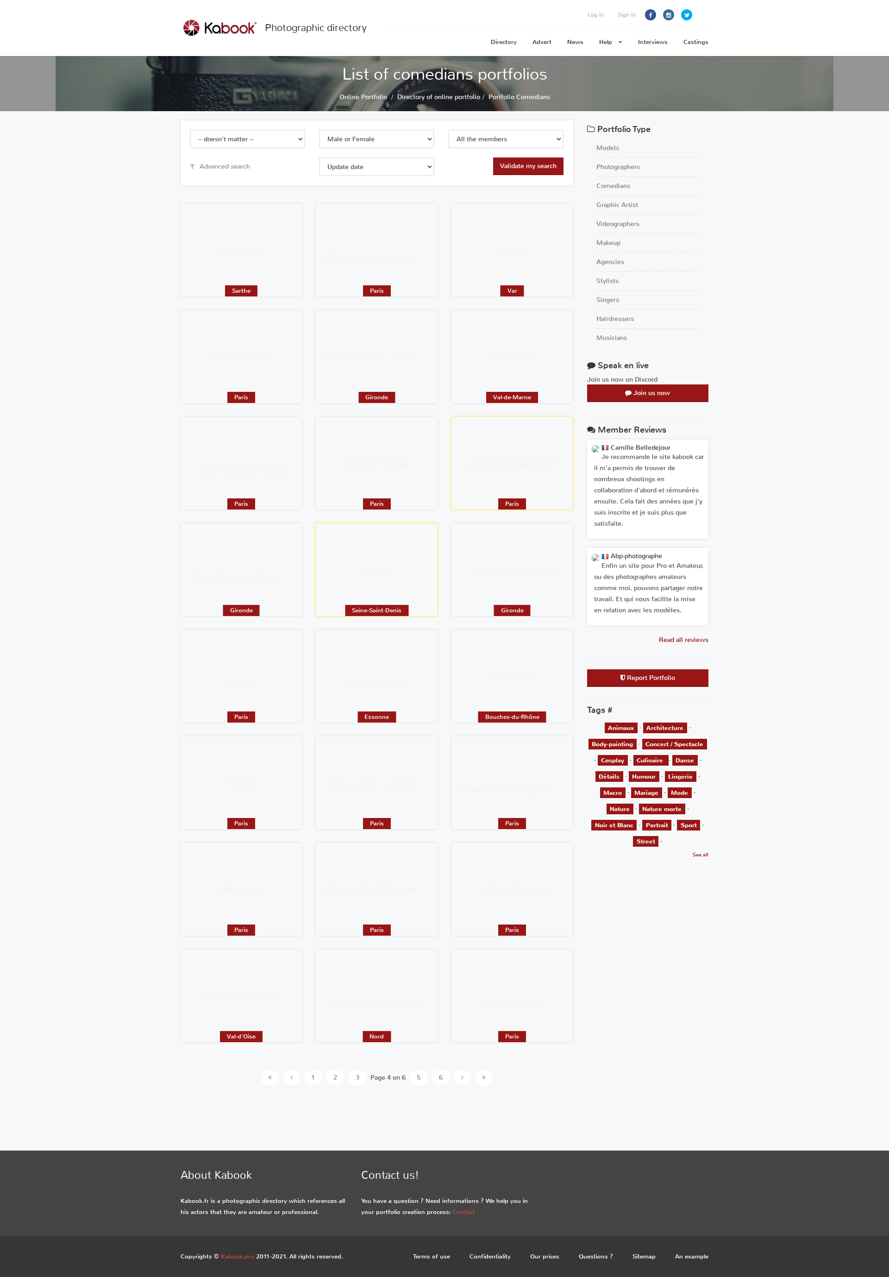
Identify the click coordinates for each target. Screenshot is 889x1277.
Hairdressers (615, 319)
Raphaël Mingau (376, 461)
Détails (609, 776)
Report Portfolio (650, 677)
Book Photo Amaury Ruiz (513, 788)
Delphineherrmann (241, 994)
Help (606, 42)
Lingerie (680, 776)
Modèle (241, 781)
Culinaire (651, 760)
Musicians (611, 337)
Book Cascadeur (376, 682)
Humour (644, 776)
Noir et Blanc (614, 825)
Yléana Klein (241, 248)
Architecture (664, 727)
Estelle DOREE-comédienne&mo (393, 887)
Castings (695, 42)
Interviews (653, 42)
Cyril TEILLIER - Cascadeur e (384, 355)
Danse (685, 760)
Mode (679, 792)
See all (700, 854)
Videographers (617, 224)
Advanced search (224, 166)
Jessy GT (512, 674)
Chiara (241, 682)
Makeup (608, 243)
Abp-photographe (635, 556)
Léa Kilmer (241, 887)
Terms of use (431, 1256)
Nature (620, 808)
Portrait (657, 825)
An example (691, 1256)
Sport (689, 825)
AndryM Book (241, 355)
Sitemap (644, 1256)
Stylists (607, 281)
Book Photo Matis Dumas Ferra (255, 575)
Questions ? (596, 1256)
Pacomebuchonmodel (241, 469)
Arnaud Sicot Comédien (377, 1001)
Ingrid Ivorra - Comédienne (380, 781)
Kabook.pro (237, 1256)
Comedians (613, 186)
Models (607, 148)
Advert (541, 42)
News (575, 42)
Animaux (621, 727)
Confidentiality (490, 1256)
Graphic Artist (617, 205)
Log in (596, 15)
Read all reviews (683, 639)
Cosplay (612, 760)
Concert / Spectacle (674, 744)
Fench (512, 248)
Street (646, 841)
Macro (612, 792)
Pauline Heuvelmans (512, 568)
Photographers (618, 167)
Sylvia (377, 568)
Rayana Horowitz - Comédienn (388, 256)
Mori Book (512, 355)
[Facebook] (650, 14)
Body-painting (612, 744)
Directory (504, 42)
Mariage (646, 792)
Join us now (651, 393)
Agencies (610, 262)
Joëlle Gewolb (512, 1001)
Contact (464, 1212)
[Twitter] (686, 14)
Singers (607, 300)
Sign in (627, 15)
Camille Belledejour (639, 447)
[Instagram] (668, 14)
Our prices (544, 1256)
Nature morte (662, 808)
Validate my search (528, 166)
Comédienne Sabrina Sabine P (523, 461)
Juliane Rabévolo (512, 887)
